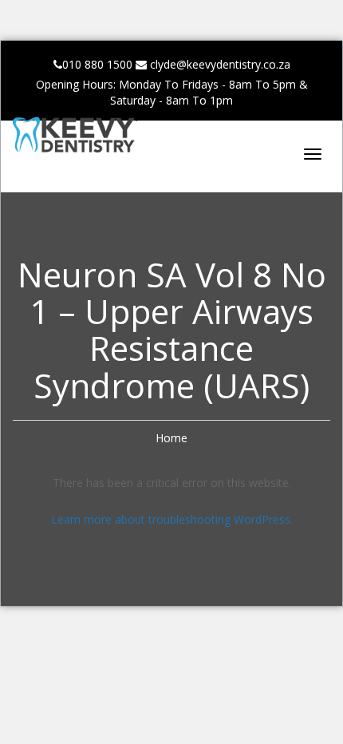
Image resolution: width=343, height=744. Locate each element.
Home (171, 437)
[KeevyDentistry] (92, 138)
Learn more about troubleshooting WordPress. (172, 519)
